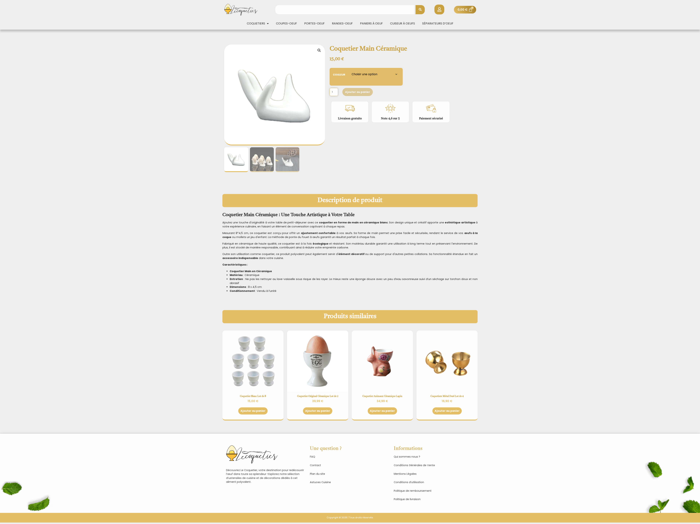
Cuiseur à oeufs (402, 23)
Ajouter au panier (357, 92)
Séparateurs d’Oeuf (437, 23)
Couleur (339, 74)
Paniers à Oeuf (371, 23)
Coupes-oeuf (286, 23)
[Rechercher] (420, 9)
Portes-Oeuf (314, 23)
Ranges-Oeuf (342, 23)
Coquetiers (256, 23)
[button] (319, 50)
